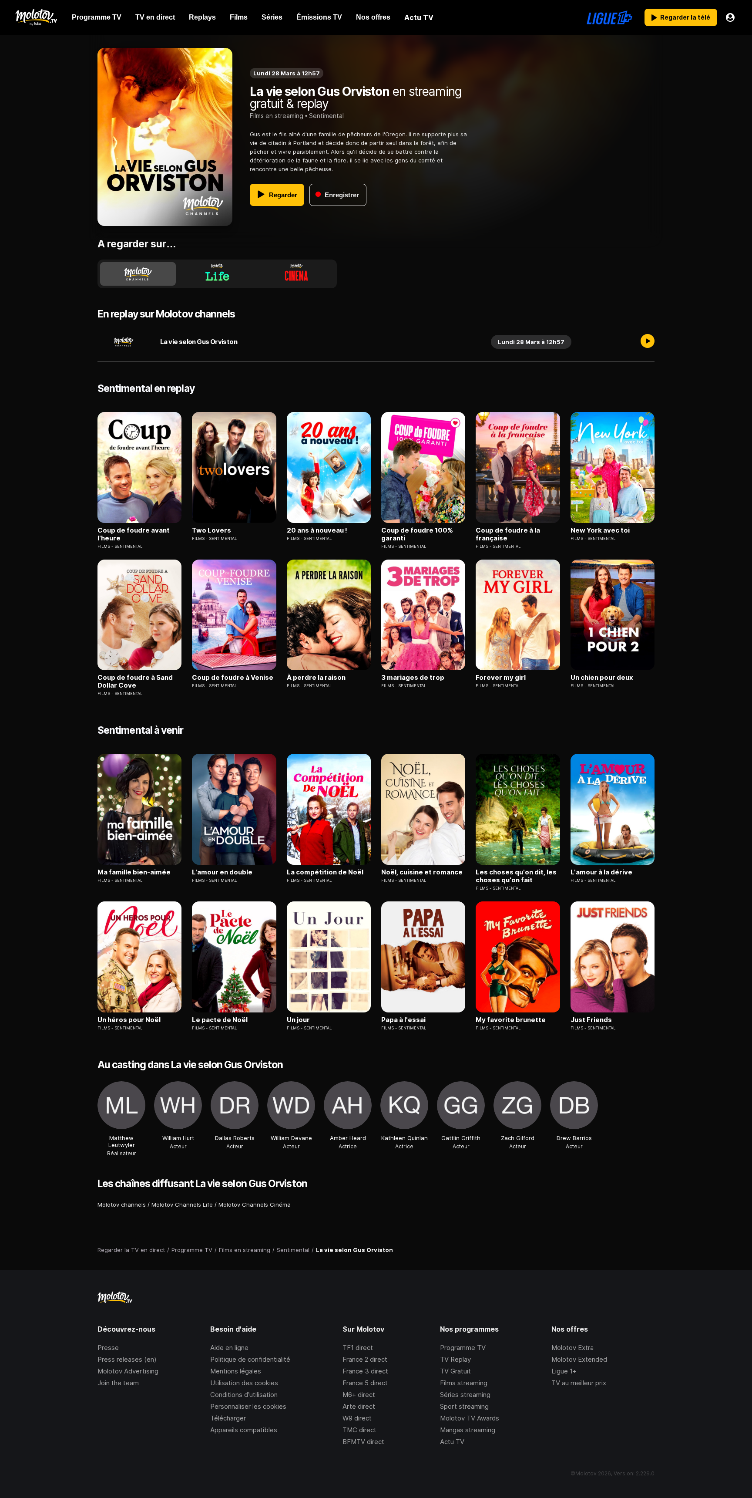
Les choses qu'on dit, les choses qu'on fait (516, 876)
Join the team (118, 1383)
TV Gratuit (455, 1371)
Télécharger (228, 1418)
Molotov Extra (572, 1347)
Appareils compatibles (243, 1430)
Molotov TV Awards (469, 1418)
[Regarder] (648, 342)
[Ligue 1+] (609, 17)
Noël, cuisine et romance (422, 872)
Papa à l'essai (403, 1020)
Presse (108, 1347)
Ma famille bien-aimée (134, 872)
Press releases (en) (127, 1359)
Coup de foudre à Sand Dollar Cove (135, 681)
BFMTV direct (363, 1441)
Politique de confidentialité (250, 1359)
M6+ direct (358, 1394)
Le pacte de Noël (220, 1020)
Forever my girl (501, 678)
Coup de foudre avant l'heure (133, 534)
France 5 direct (365, 1383)
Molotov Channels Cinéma (254, 1204)
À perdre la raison (316, 678)
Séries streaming (465, 1394)
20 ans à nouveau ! (317, 530)
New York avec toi (600, 530)
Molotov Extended (579, 1359)
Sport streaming (464, 1406)
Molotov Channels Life (182, 1204)
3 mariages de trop (412, 678)
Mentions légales (235, 1371)
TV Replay (455, 1359)
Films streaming (463, 1383)
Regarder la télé (685, 17)
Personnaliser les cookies (248, 1406)
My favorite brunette (511, 1020)
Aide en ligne (229, 1347)
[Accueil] (36, 17)
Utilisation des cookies (244, 1383)
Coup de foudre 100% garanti (417, 534)
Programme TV (463, 1347)
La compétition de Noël (325, 872)
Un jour (298, 1020)
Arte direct (358, 1406)
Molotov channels (121, 1204)
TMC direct (359, 1430)
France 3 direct (365, 1371)
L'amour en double (222, 872)
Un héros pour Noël (129, 1020)
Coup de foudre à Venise (232, 678)
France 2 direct (364, 1359)
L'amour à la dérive (601, 872)
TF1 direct (357, 1347)
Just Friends (591, 1020)
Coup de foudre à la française (508, 534)
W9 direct (357, 1418)
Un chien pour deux (602, 678)
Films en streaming (276, 115)
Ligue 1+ (564, 1371)
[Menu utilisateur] (730, 17)
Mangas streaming (467, 1430)
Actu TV (452, 1441)
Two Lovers (211, 530)
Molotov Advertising (127, 1371)
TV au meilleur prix (578, 1383)
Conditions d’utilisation (244, 1394)
